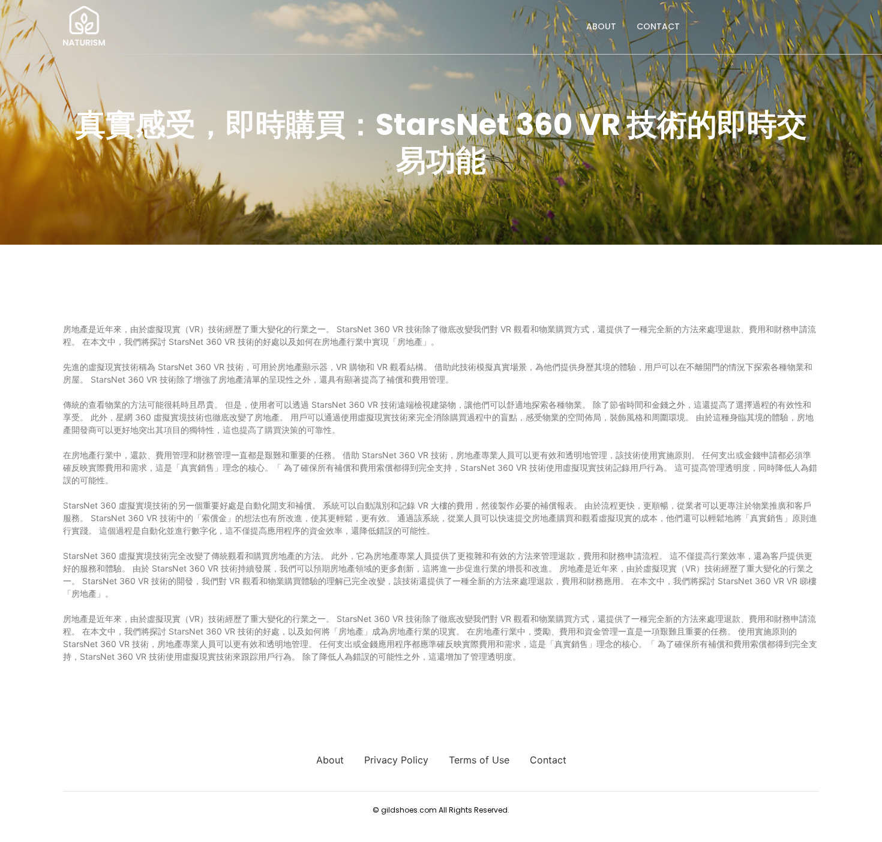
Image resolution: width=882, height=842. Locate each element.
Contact (658, 26)
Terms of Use (479, 760)
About (601, 26)
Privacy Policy (396, 760)
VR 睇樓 (802, 581)
